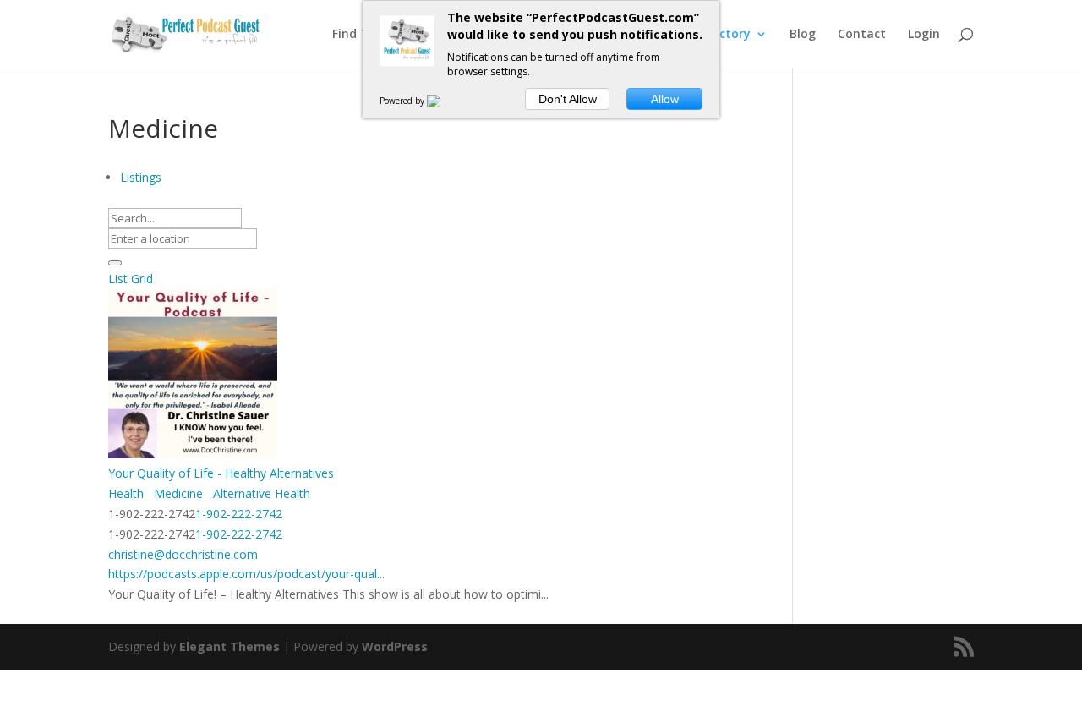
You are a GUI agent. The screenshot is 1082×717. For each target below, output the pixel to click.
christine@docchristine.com (183, 554)
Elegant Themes (229, 646)
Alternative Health (260, 493)
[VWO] (444, 101)
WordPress (395, 646)
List (118, 279)
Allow (665, 99)
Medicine (176, 493)
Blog (803, 34)
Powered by (403, 101)
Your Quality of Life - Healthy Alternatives (221, 473)
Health (126, 493)
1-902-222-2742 (238, 514)
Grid (142, 279)
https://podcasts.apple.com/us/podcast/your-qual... (246, 574)
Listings (140, 177)
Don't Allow (567, 99)
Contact (862, 34)
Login (924, 34)
